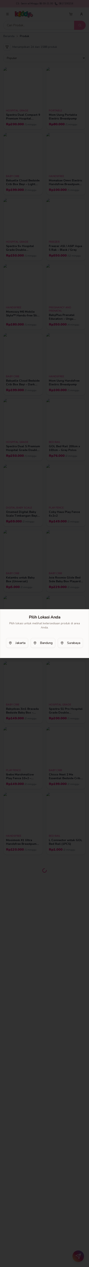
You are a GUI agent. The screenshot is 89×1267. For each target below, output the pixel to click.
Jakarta (20, 643)
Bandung (46, 643)
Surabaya (73, 643)
